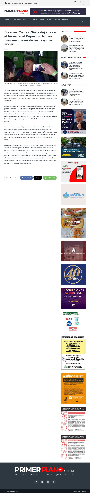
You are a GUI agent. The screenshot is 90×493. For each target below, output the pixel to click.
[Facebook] (78, 1)
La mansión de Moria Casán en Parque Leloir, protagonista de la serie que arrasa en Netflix (76, 76)
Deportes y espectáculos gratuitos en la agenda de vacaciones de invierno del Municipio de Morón (77, 39)
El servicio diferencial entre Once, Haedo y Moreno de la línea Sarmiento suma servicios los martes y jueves (76, 66)
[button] (83, 22)
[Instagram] (83, 1)
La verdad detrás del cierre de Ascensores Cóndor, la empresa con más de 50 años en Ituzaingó (76, 92)
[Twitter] (80, 1)
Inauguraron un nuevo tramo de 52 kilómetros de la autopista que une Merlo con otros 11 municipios (76, 48)
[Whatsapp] (83, 4)
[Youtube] (75, 1)
